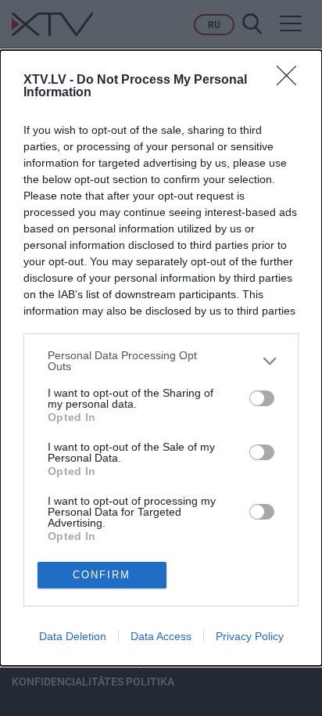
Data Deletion (72, 636)
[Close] (291, 80)
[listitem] (161, 361)
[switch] (261, 398)
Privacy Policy (250, 636)
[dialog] (161, 358)
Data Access (161, 636)
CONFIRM (102, 575)
